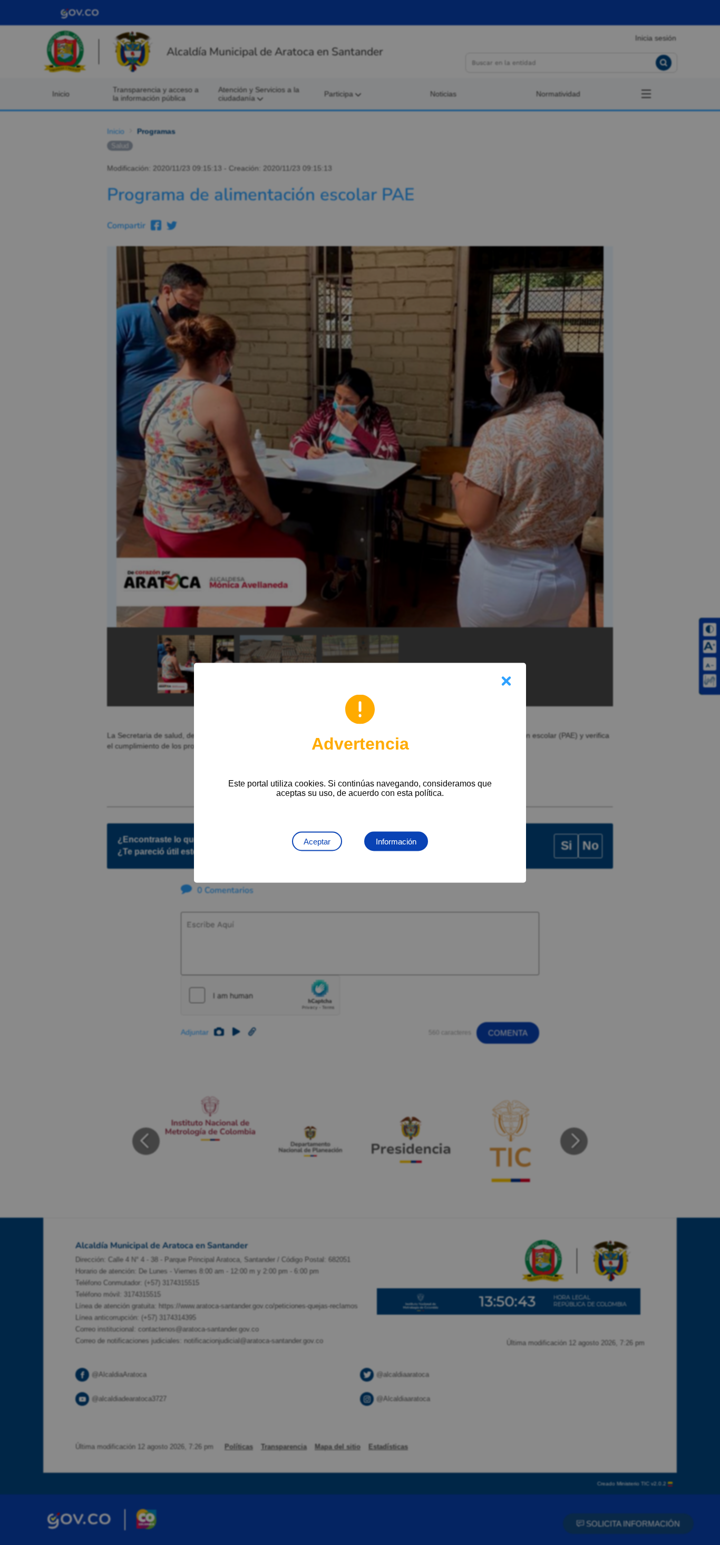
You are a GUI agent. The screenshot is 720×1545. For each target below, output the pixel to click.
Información (396, 841)
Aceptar (317, 841)
